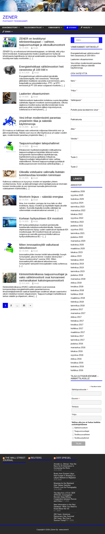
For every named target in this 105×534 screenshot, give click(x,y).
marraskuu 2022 (78, 210)
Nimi (73, 81)
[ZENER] (52, 10)
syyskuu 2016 (77, 355)
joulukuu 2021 (77, 225)
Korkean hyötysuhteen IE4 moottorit (41, 218)
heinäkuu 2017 (77, 321)
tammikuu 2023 (77, 206)
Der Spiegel (63, 458)
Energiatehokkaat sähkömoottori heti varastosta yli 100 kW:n (41, 68)
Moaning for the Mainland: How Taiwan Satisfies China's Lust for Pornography (65, 485)
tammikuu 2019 (77, 271)
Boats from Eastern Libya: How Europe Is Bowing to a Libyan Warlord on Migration (65, 476)
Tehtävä (75, 407)
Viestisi (74, 138)
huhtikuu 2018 (77, 294)
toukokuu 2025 (77, 199)
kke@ (35, 48)
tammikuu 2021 (77, 233)
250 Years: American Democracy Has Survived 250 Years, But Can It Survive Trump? (64, 517)
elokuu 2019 (76, 256)
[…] (31, 58)
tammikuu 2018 (77, 305)
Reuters (36, 458)
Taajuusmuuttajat (33, 28)
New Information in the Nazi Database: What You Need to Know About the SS (65, 507)
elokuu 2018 (76, 283)
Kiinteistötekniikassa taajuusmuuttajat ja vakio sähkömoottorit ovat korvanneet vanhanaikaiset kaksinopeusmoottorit (43, 277)
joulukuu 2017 (77, 309)
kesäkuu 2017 (77, 324)
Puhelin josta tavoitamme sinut (85, 110)
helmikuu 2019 (77, 267)
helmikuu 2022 (77, 222)
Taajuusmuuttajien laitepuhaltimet (39, 143)
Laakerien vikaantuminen (34, 93)
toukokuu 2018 (77, 290)
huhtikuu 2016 (77, 370)
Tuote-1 (74, 157)
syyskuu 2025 (77, 195)
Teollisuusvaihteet (82, 434)
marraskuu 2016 (78, 347)
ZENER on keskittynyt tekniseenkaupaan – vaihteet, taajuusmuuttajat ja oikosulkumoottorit (42, 41)
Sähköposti (76, 100)
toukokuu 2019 (77, 264)
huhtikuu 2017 (77, 328)
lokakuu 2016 (77, 351)
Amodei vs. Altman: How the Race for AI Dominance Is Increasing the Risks (65, 466)
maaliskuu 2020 (78, 248)
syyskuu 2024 (77, 203)
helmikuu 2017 (77, 336)
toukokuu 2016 (77, 366)
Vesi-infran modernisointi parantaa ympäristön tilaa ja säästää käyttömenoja (40, 120)
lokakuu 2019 (77, 252)
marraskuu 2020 (78, 241)
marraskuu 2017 (78, 313)
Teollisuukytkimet (81, 438)
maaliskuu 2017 (78, 332)
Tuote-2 (74, 167)
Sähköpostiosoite (80, 389)
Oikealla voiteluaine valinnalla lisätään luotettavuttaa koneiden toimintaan (42, 173)
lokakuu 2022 (77, 214)
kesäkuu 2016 (77, 362)
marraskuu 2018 (78, 279)
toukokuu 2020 (77, 244)
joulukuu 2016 (77, 343)
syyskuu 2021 (77, 229)
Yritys (74, 90)
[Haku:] (86, 40)
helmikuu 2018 (77, 302)
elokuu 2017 (76, 317)
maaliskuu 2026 (78, 191)
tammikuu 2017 (77, 340)
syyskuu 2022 (77, 218)
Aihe (73, 129)
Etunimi (76, 398)
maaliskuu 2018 (78, 298)
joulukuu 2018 (77, 275)
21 (24, 305)
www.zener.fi (63, 530)
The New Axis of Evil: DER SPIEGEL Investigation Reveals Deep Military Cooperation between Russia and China (65, 497)
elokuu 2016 (76, 359)
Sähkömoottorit (10, 28)
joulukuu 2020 (77, 237)
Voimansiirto (54, 28)
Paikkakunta (76, 119)
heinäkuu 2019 (77, 260)
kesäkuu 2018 (77, 286)
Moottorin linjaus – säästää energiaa (41, 196)
